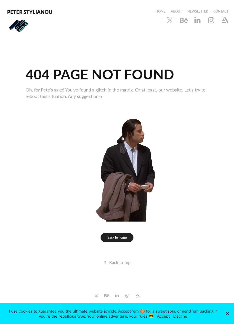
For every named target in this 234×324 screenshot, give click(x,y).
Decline (180, 316)
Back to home (117, 237)
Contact (220, 11)
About (176, 11)
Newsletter (197, 11)
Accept (163, 316)
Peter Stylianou (29, 12)
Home (160, 11)
